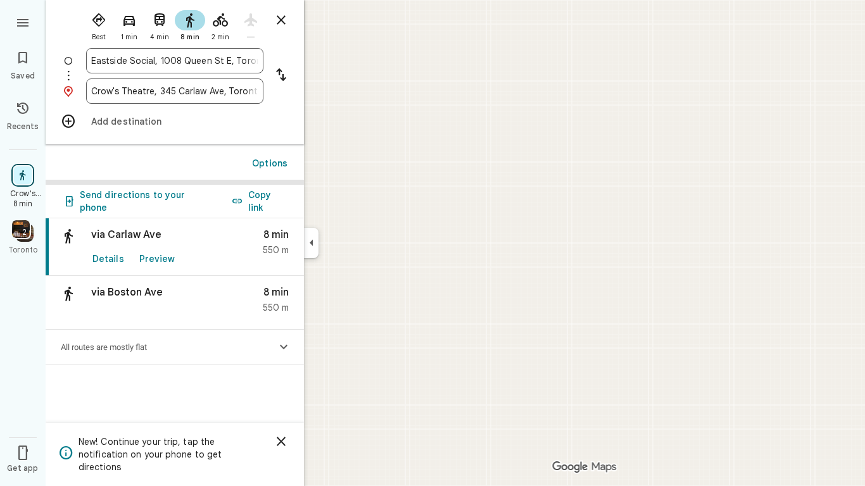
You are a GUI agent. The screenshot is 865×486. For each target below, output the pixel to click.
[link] (175, 247)
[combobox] (174, 60)
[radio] (99, 24)
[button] (175, 303)
